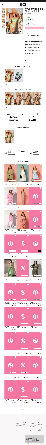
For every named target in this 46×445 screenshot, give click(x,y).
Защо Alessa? (40, 424)
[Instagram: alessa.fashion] (5, 422)
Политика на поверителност (32, 428)
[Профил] (41, 4)
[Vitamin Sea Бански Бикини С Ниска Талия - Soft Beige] (35, 19)
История (39, 422)
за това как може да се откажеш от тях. (32, 441)
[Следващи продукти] (42, 100)
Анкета (24, 424)
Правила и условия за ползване (33, 426)
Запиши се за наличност (37, 22)
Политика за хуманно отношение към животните (32, 432)
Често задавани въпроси (18, 421)
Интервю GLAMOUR (39, 430)
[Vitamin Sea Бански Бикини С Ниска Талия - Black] (30, 19)
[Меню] (2, 4)
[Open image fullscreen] (21, 32)
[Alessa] (23, 4)
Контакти (17, 423)
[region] (23, 77)
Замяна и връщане (33, 423)
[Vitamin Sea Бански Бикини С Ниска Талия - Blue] (28, 19)
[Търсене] (4, 4)
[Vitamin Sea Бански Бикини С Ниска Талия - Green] (3, 10)
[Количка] (43, 4)
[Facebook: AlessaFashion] (3, 422)
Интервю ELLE (40, 427)
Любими (24, 422)
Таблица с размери (19, 425)
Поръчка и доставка (32, 421)
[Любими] (38, 4)
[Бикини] (3, 26)
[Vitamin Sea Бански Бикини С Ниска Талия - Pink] (32, 19)
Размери (28, 17)
